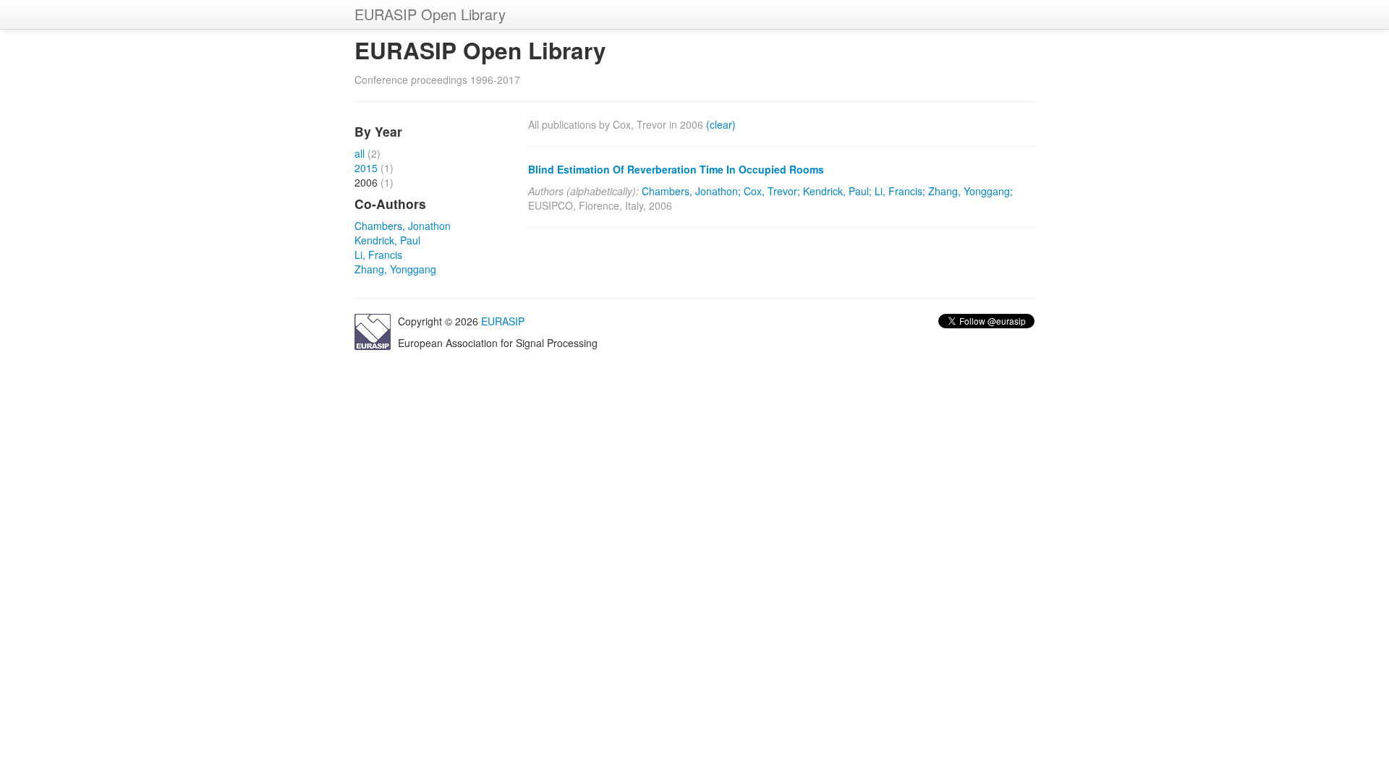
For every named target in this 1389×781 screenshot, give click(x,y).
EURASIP (502, 321)
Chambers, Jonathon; (691, 191)
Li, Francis (378, 254)
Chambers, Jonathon (402, 225)
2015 (366, 168)
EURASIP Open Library (430, 14)
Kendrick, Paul (387, 240)
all (359, 153)
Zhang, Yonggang (395, 269)
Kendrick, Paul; (837, 191)
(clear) (721, 124)
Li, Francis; (900, 191)
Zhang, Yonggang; (970, 191)
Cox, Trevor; (772, 191)
